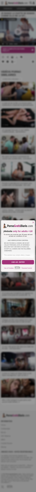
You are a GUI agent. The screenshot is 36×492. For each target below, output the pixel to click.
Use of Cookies (9, 268)
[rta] (18, 269)
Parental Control (27, 268)
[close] (33, 223)
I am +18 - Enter (18, 262)
